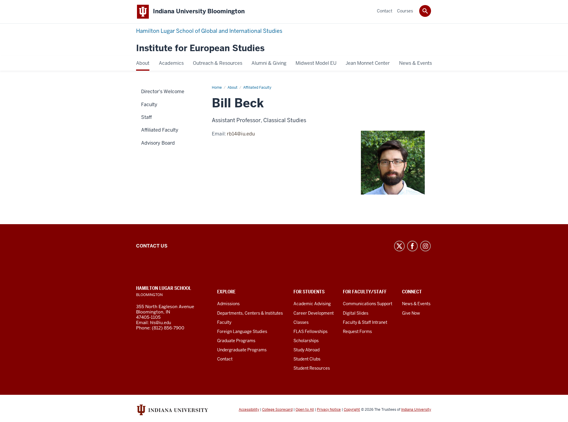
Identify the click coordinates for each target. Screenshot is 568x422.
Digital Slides (355, 313)
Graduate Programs (236, 340)
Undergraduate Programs (242, 350)
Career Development (313, 313)
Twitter (399, 246)
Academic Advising (312, 303)
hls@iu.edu (160, 322)
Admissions (228, 303)
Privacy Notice (329, 409)
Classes (301, 322)
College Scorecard (277, 409)
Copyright (352, 409)
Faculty (224, 322)
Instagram (425, 246)
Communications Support (367, 303)
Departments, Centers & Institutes (250, 313)
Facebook (412, 246)
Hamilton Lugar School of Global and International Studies (209, 31)
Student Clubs (306, 359)
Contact (225, 359)
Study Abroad (306, 350)
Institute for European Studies (200, 48)
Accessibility (249, 409)
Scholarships (306, 340)
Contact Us (151, 246)
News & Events (416, 303)
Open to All (305, 409)
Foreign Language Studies (242, 331)
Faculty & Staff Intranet (365, 322)
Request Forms (357, 331)
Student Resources (311, 368)
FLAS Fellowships (310, 331)
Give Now (411, 313)
